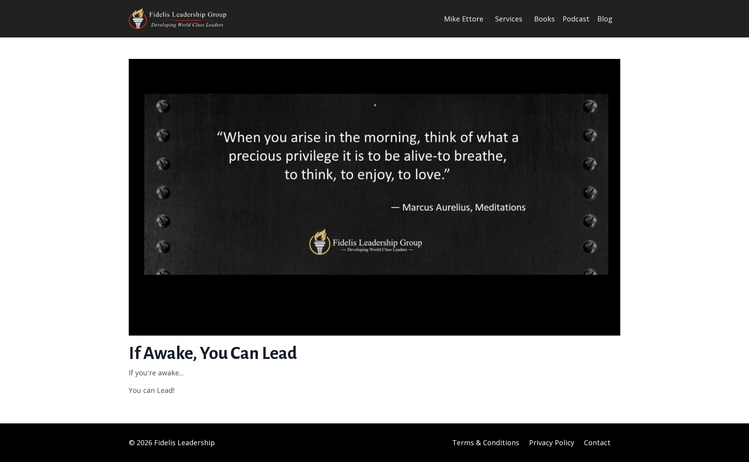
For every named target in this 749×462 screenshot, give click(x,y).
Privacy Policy (551, 442)
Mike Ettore (463, 18)
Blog (604, 18)
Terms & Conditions (485, 442)
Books (544, 18)
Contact (597, 442)
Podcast (576, 18)
